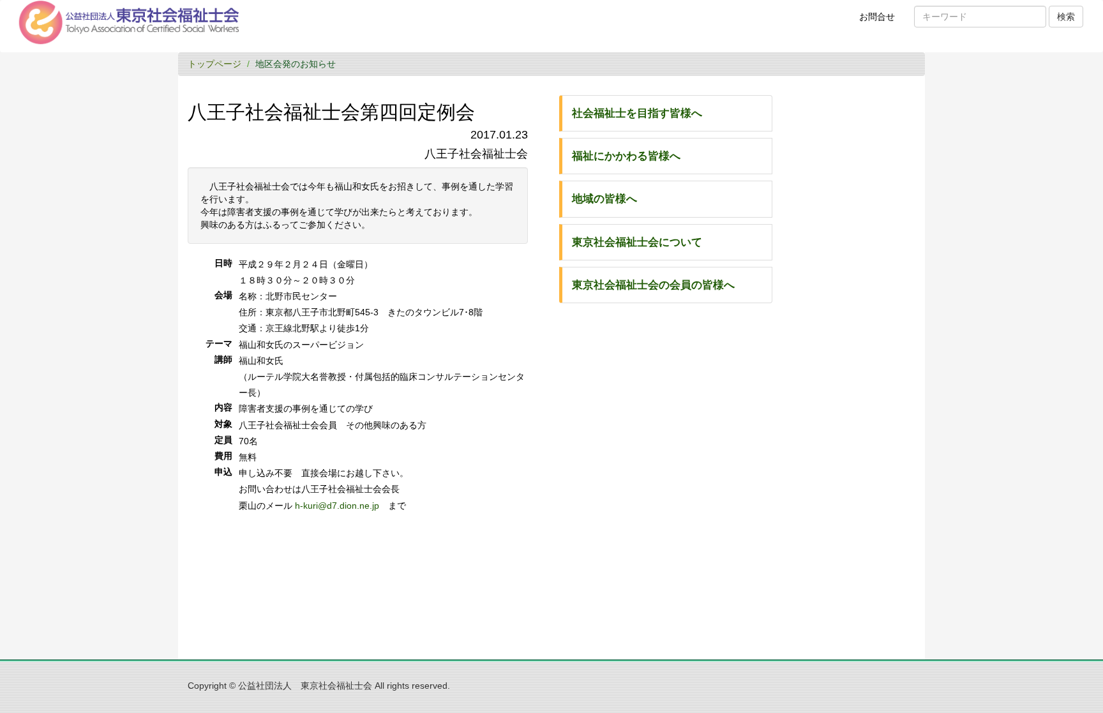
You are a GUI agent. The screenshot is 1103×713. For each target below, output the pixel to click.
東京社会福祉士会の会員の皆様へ (653, 285)
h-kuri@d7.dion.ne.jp (337, 505)
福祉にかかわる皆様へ (626, 156)
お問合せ (881, 22)
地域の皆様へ (604, 199)
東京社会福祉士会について (637, 242)
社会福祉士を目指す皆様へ (637, 113)
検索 (1066, 16)
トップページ (214, 64)
